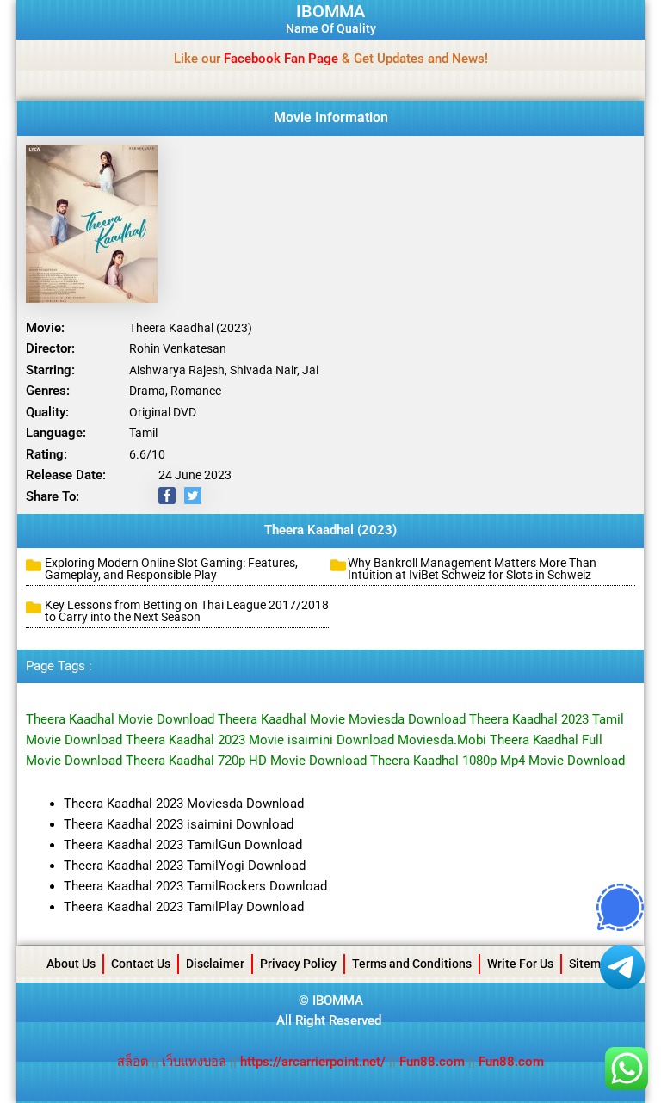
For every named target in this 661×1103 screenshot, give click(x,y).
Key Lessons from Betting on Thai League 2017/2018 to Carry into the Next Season (187, 611)
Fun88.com (432, 1061)
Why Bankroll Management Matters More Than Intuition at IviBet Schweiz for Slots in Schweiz (472, 569)
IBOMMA (330, 11)
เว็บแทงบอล (196, 1061)
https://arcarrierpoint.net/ (313, 1061)
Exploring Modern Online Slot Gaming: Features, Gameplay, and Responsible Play (171, 569)
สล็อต (134, 1061)
